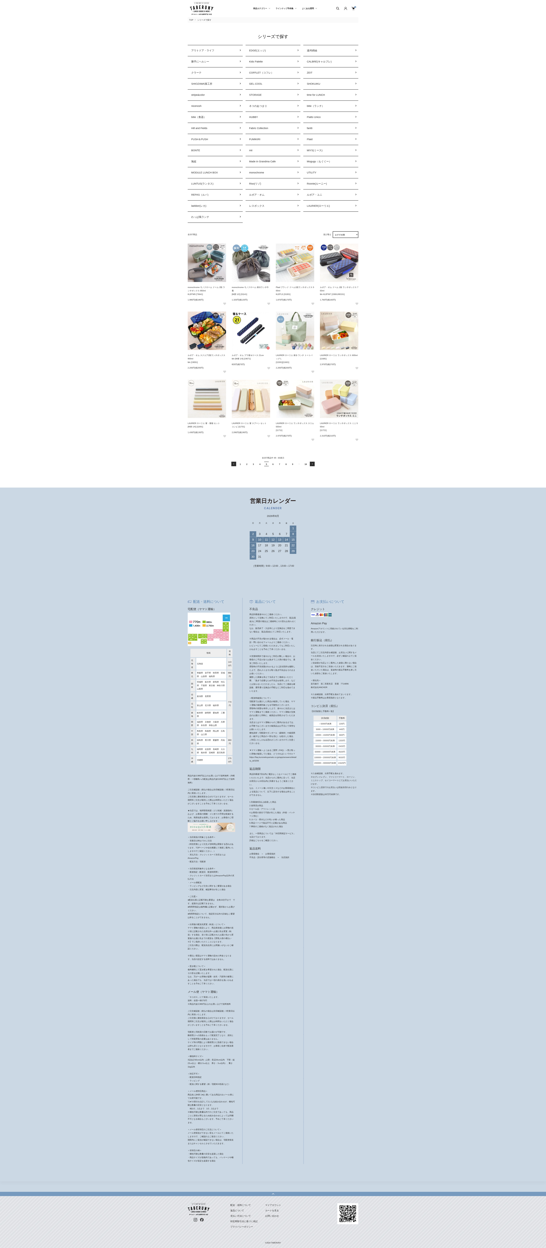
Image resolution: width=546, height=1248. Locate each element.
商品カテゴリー (260, 8)
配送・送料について (240, 1205)
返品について (237, 1210)
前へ (233, 464)
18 (306, 464)
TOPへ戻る (273, 1194)
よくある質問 (308, 8)
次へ (312, 464)
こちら (258, 840)
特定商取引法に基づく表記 (244, 1221)
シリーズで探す (204, 20)
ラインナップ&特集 (284, 8)
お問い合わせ (272, 1216)
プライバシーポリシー (241, 1227)
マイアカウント (273, 1205)
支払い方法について (240, 1216)
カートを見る (272, 1210)
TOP (191, 20)
